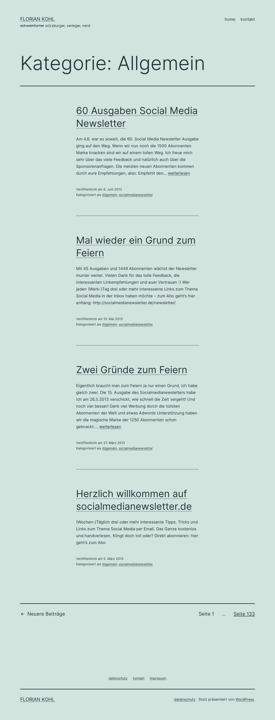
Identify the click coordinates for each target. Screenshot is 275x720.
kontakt (248, 19)
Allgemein (109, 195)
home (230, 19)
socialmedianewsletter (136, 195)
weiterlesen (179, 173)
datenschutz (184, 699)
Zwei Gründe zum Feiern (131, 370)
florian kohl (37, 19)
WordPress (245, 699)
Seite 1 (206, 614)
